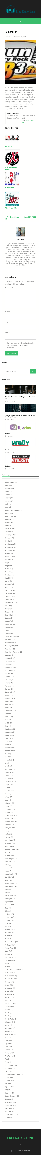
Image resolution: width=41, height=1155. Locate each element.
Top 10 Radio (9, 1065)
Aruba (7, 526)
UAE (6, 1084)
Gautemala (8, 692)
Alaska (7, 492)
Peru (6, 926)
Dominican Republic (12, 652)
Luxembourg (9, 815)
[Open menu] (20, 21)
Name (7, 312)
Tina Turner (9, 1056)
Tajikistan (8, 1044)
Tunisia (7, 1077)
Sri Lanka (8, 1022)
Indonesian (9, 751)
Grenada (8, 707)
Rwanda (7, 966)
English (7, 674)
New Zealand (9, 886)
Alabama (8, 489)
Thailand (8, 1053)
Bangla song (9, 544)
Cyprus (7, 633)
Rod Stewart (9, 957)
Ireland (7, 760)
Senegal (7, 982)
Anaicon (8, 501)
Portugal (8, 945)
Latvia (7, 797)
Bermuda (8, 559)
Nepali (7, 880)
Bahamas (8, 538)
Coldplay (8, 612)
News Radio (9, 896)
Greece (7, 704)
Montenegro (9, 859)
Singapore (8, 988)
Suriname (8, 1028)
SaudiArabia (9, 979)
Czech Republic (10, 637)
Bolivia (7, 569)
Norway (7, 905)
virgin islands (9, 1114)
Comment (9, 288)
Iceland (7, 738)
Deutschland (9, 643)
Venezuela (8, 1105)
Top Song (8, 1068)
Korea (7, 788)
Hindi (6, 726)
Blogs (7, 566)
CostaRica (8, 624)
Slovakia (8, 991)
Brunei (7, 581)
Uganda (7, 1087)
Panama (7, 920)
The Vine (7, 433)
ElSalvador (8, 667)
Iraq (6, 757)
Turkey (7, 1081)
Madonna (8, 825)
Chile (6, 606)
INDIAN (7, 744)
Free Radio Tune (20, 1138)
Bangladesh (9, 547)
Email (7, 322)
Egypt (7, 664)
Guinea (7, 714)
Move (7, 865)
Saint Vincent (9, 976)
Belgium (7, 556)
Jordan (7, 778)
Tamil (6, 1047)
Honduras (8, 729)
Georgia (7, 695)
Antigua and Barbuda (12, 510)
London (7, 812)
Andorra (8, 504)
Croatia (7, 627)
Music (7, 868)
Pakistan (8, 914)
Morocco (8, 862)
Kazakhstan (9, 781)
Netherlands (9, 883)
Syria (6, 1037)
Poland (7, 936)
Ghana (7, 701)
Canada (7, 596)
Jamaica (8, 772)
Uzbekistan (9, 1102)
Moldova (8, 855)
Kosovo (7, 791)
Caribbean (8, 600)
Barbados (8, 550)
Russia (7, 963)
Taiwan (7, 1040)
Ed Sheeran (9, 661)
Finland (7, 683)
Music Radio (9, 874)
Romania (8, 960)
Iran (6, 754)
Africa (7, 485)
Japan (7, 775)
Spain (7, 1010)
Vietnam (8, 1111)
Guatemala (8, 711)
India (6, 741)
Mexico (7, 846)
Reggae (7, 954)
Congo (7, 621)
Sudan (7, 1025)
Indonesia (8, 748)
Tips (6, 1059)
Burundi (7, 587)
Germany (8, 698)
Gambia (7, 689)
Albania (7, 495)
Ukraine (7, 1093)
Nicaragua (8, 899)
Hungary (8, 735)
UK (6, 1090)
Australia (8, 529)
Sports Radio (9, 1019)
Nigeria (7, 902)
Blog (6, 563)
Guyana (7, 717)
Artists (7, 522)
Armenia (8, 519)
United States (10, 1096)
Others (7, 911)
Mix (6, 852)
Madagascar (9, 822)
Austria (7, 532)
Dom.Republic (10, 646)
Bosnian (8, 575)
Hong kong (9, 732)
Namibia (8, 877)
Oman (7, 908)
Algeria (7, 498)
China (7, 609)
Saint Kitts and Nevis (12, 970)
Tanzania (8, 1050)
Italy (6, 766)
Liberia (7, 806)
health (7, 723)
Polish (7, 939)
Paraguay (8, 923)
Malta (7, 834)
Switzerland (9, 1034)
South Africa (9, 1003)
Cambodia (8, 590)
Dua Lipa (8, 655)
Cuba (7, 630)
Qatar (7, 951)
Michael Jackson (11, 849)
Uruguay (8, 1099)
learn (6, 800)
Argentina (8, 516)
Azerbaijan (8, 535)
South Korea (9, 1007)
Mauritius (8, 843)
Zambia (7, 1118)
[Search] (33, 371)
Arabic (7, 513)
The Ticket (8, 466)
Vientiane (8, 1108)
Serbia (7, 985)
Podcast (8, 933)
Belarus (7, 553)
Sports (7, 1013)
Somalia (7, 997)
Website (7, 333)
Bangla (7, 541)
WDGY (7, 449)
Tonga (7, 1062)
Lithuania (8, 809)
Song (6, 1000)
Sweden (7, 1031)
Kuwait (7, 794)
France (7, 686)
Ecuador (8, 658)
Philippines (9, 929)
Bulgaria (8, 584)
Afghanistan (9, 482)
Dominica (8, 649)
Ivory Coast (9, 769)
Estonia (7, 677)
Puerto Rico (9, 948)
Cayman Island (10, 603)
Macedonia (9, 818)
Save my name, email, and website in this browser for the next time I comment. (20, 345)
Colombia (8, 615)
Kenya (7, 785)
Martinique (9, 840)
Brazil (7, 578)
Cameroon (8, 593)
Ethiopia (8, 680)
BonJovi (8, 572)
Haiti (6, 720)
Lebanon (8, 803)
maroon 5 (8, 837)
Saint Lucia (9, 973)
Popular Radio (10, 942)
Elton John (9, 670)
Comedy (8, 618)
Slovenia (8, 994)
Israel (7, 763)
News (7, 889)
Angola (7, 507)
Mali (6, 831)
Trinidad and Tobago (12, 1074)
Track (7, 1071)
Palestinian (9, 917)
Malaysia (8, 828)
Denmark (8, 640)
